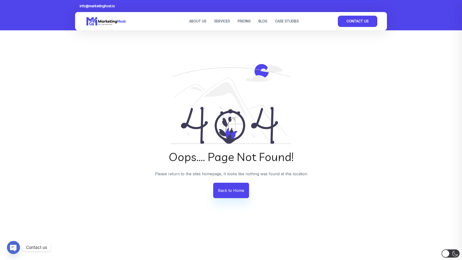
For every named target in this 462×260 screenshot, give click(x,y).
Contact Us (357, 21)
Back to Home (231, 190)
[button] (451, 253)
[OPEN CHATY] (13, 247)
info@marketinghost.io (97, 6)
